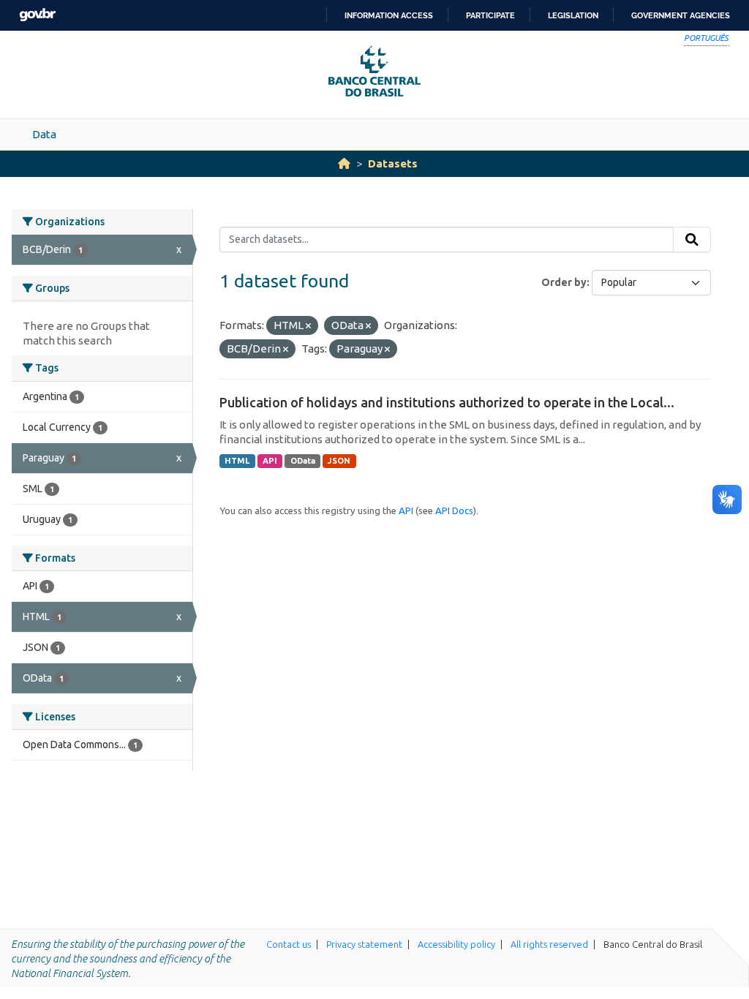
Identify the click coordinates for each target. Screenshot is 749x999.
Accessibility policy (456, 944)
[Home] (344, 163)
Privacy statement (364, 944)
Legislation (573, 15)
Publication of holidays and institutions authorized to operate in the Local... (446, 402)
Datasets (393, 163)
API (270, 460)
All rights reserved (549, 944)
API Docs (454, 510)
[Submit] (692, 240)
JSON (339, 460)
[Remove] (308, 326)
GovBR (37, 15)
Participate (490, 15)
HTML (237, 460)
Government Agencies (680, 15)
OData (302, 460)
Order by (564, 282)
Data (44, 134)
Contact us (288, 944)
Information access (389, 15)
